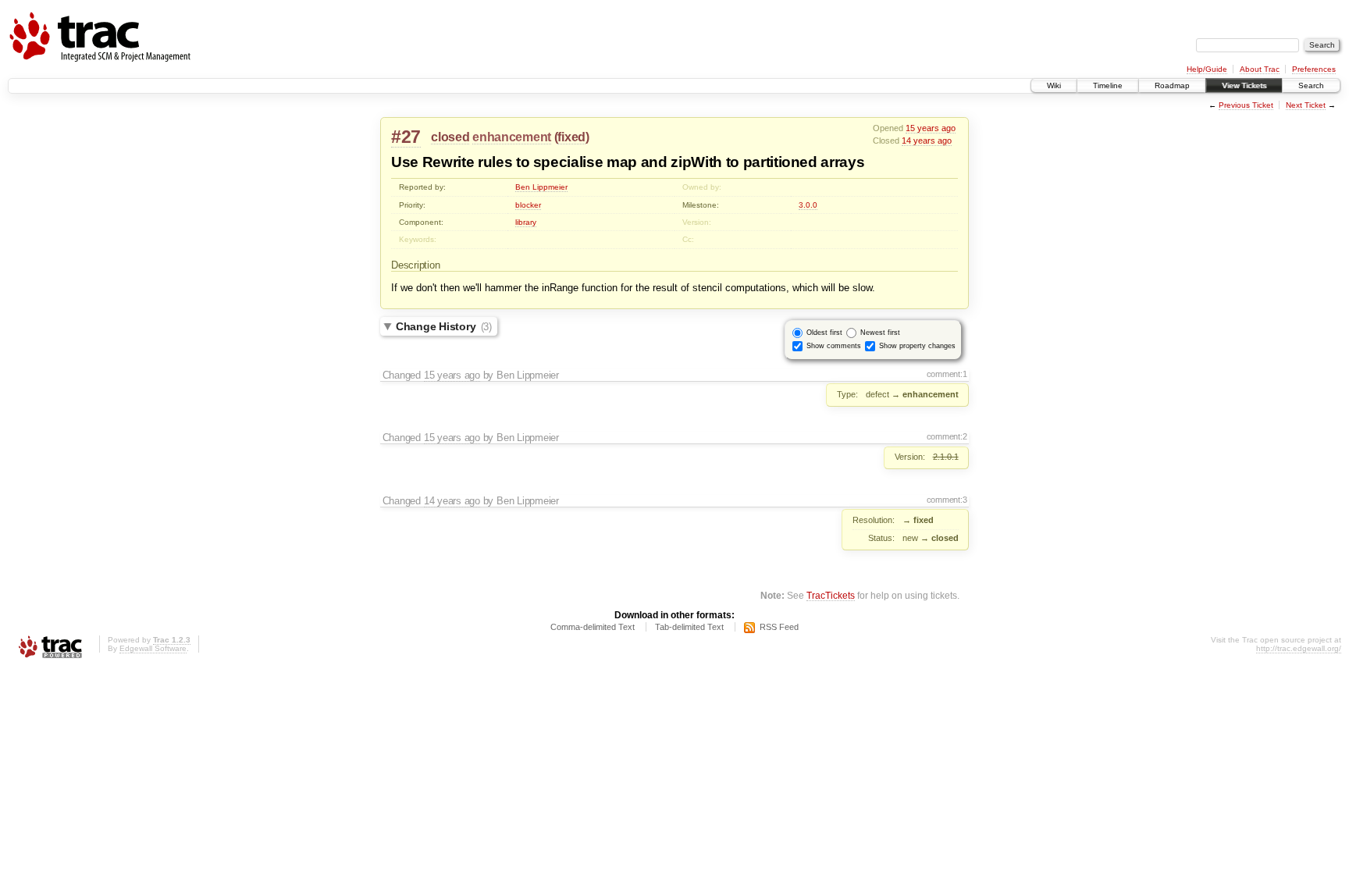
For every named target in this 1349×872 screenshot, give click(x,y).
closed (450, 137)
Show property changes (917, 346)
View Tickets (1244, 85)
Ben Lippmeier (541, 187)
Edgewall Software (153, 648)
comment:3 (947, 499)
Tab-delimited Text (689, 627)
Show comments (833, 346)
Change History (444, 326)
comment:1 (947, 374)
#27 (406, 136)
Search (1311, 85)
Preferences (1314, 69)
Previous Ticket (1246, 105)
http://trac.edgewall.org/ (1298, 648)
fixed (571, 137)
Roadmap (1172, 85)
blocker (528, 205)
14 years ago (927, 140)
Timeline (1108, 85)
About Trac (1260, 69)
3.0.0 (808, 205)
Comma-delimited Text (592, 627)
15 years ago (931, 128)
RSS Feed (779, 627)
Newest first (880, 332)
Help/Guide (1207, 69)
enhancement (511, 137)
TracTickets (830, 595)
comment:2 (947, 436)
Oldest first (824, 332)
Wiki (1054, 85)
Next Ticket (1306, 105)
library (525, 222)
